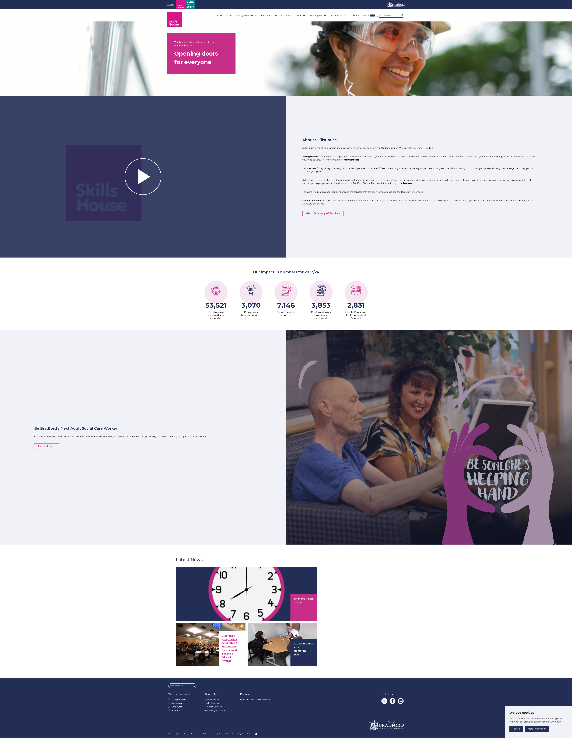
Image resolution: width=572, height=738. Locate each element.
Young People (351, 159)
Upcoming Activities (215, 710)
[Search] (403, 15)
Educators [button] (337, 15)
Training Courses (213, 707)
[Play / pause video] (143, 177)
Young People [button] (244, 15)
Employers (176, 707)
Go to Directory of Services (323, 213)
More (366, 15)
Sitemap (171, 734)
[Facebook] (392, 701)
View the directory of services (255, 699)
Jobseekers (177, 703)
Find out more (46, 446)
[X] (384, 701)
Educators (176, 710)
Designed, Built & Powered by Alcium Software (236, 734)
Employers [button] (316, 15)
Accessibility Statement (207, 734)
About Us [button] (222, 15)
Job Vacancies (212, 699)
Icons (193, 734)
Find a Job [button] (267, 15)
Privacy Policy (183, 734)
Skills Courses (212, 703)
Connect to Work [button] (291, 15)
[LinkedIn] (401, 701)
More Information (537, 728)
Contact (354, 15)
